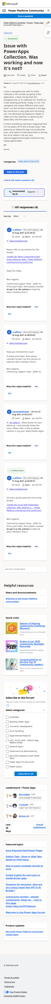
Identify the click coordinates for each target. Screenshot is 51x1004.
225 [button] (32, 804)
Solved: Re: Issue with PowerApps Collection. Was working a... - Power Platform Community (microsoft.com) (24, 507)
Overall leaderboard (39, 826)
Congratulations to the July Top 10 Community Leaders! (31, 662)
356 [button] (34, 794)
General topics (16, 746)
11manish (23, 804)
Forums (30, 23)
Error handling (17, 731)
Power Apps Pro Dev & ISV (28, 161)
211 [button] (33, 816)
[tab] (25, 208)
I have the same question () (19, 180)
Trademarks (9, 986)
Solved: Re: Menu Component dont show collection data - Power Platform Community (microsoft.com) (24, 259)
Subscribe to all (25, 773)
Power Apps (38, 23)
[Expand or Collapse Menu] (4, 11)
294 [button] (43, 83)
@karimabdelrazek (18, 241)
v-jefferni (17, 229)
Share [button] (33, 75)
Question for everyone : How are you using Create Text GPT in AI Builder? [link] (24, 887)
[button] (48, 11)
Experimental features (20, 736)
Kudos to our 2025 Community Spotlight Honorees (32, 644)
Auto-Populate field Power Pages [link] (24, 850)
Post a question (25, 16)
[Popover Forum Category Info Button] (8, 705)
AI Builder (14, 717)
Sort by (7, 216)
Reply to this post (15, 172)
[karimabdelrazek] (9, 412)
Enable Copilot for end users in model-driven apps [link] (23, 877)
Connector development (21, 726)
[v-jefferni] (9, 230)
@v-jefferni (14, 422)
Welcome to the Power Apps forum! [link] (25, 912)
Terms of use (9, 982)
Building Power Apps (19, 722)
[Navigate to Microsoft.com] (10, 3)
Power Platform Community (26, 10)
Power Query (16, 767)
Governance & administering (23, 751)
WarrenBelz (24, 794)
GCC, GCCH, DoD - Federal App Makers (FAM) (24, 741)
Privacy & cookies (11, 977)
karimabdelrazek (34, 83)
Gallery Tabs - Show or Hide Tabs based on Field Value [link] (24, 858)
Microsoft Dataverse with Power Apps (25, 757)
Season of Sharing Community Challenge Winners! (32, 626)
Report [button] (44, 75)
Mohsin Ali (24, 816)
